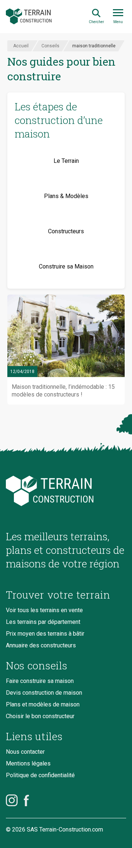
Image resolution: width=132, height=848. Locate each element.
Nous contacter (25, 751)
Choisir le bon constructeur (40, 716)
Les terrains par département (43, 621)
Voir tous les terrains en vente (44, 610)
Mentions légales (28, 763)
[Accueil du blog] (66, 491)
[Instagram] (12, 800)
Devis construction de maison (44, 692)
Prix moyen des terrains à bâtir (45, 633)
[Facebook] (26, 800)
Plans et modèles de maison (43, 704)
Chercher (96, 22)
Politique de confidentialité (40, 775)
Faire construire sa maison (40, 680)
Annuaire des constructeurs (41, 645)
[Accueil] (29, 16)
